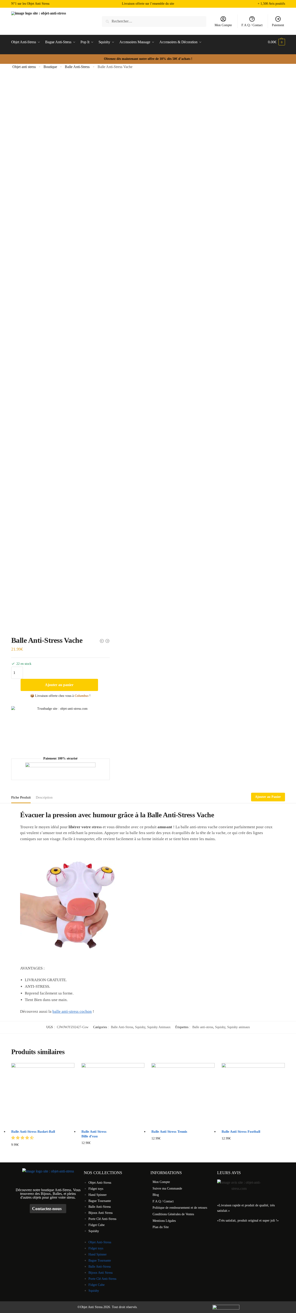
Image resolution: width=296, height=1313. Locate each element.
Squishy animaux (238, 1027)
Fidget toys (95, 1188)
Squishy (140, 1027)
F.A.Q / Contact (252, 25)
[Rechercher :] (154, 21)
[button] (23, 1138)
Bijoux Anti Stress (100, 1213)
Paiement (278, 25)
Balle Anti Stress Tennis (169, 1131)
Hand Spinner (97, 1195)
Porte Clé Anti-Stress (102, 1219)
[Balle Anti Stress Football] (253, 1094)
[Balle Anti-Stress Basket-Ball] (42, 1094)
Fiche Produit (21, 797)
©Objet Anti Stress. (90, 1307)
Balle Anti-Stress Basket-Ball (33, 1131)
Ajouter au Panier (268, 797)
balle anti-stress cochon (72, 1011)
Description (44, 797)
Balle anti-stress (202, 1027)
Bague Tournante (99, 1201)
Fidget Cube (96, 1225)
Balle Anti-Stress (77, 67)
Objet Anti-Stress (99, 1182)
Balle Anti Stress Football (241, 1131)
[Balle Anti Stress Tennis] (183, 1094)
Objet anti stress (24, 67)
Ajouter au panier (59, 685)
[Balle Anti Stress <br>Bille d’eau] (113, 1094)
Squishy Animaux (159, 1027)
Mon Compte (223, 25)
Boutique (50, 67)
